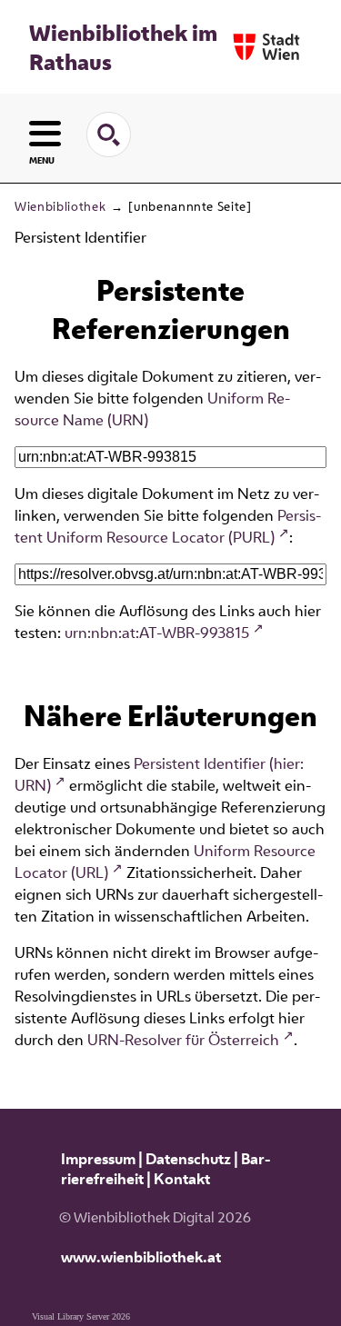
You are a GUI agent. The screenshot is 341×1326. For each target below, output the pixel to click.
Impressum (98, 1159)
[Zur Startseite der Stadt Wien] (266, 47)
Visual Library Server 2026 (81, 1316)
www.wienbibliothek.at (141, 1257)
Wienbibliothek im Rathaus (123, 47)
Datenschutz (188, 1159)
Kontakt (182, 1179)
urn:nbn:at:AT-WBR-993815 (157, 633)
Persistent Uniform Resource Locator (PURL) (168, 526)
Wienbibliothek (60, 206)
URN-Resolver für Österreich (183, 1040)
